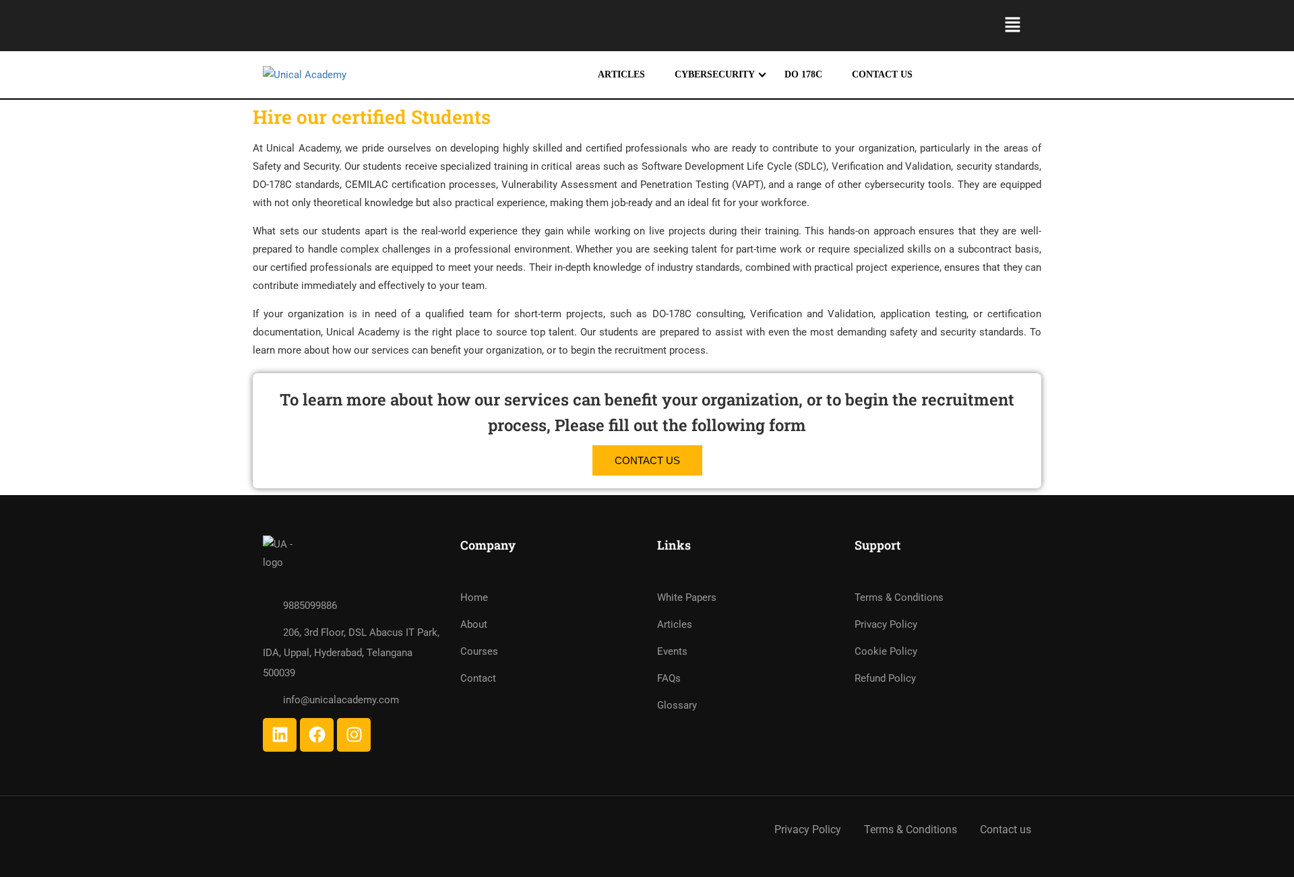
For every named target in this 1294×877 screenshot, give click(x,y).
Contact (478, 678)
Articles (621, 74)
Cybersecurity (715, 74)
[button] (1012, 25)
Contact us (1005, 829)
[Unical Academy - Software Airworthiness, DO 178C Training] (381, 75)
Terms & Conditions (899, 597)
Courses (479, 651)
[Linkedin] (280, 735)
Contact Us (882, 74)
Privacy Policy (886, 624)
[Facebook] (317, 735)
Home (474, 597)
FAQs (669, 678)
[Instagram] (354, 735)
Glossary (677, 705)
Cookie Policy (886, 651)
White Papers (686, 597)
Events (672, 651)
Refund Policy (885, 678)
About (473, 624)
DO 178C (803, 74)
